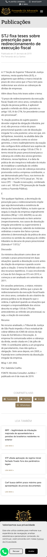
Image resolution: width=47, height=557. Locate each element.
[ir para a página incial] (23, 516)
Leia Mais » (9, 446)
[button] (41, 11)
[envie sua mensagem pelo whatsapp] (4, 555)
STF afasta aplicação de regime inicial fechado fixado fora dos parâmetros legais (23, 461)
